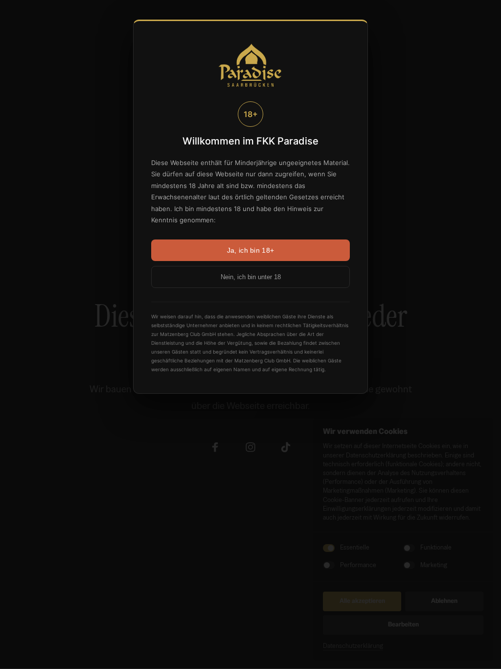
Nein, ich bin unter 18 (251, 277)
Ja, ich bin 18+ (250, 250)
